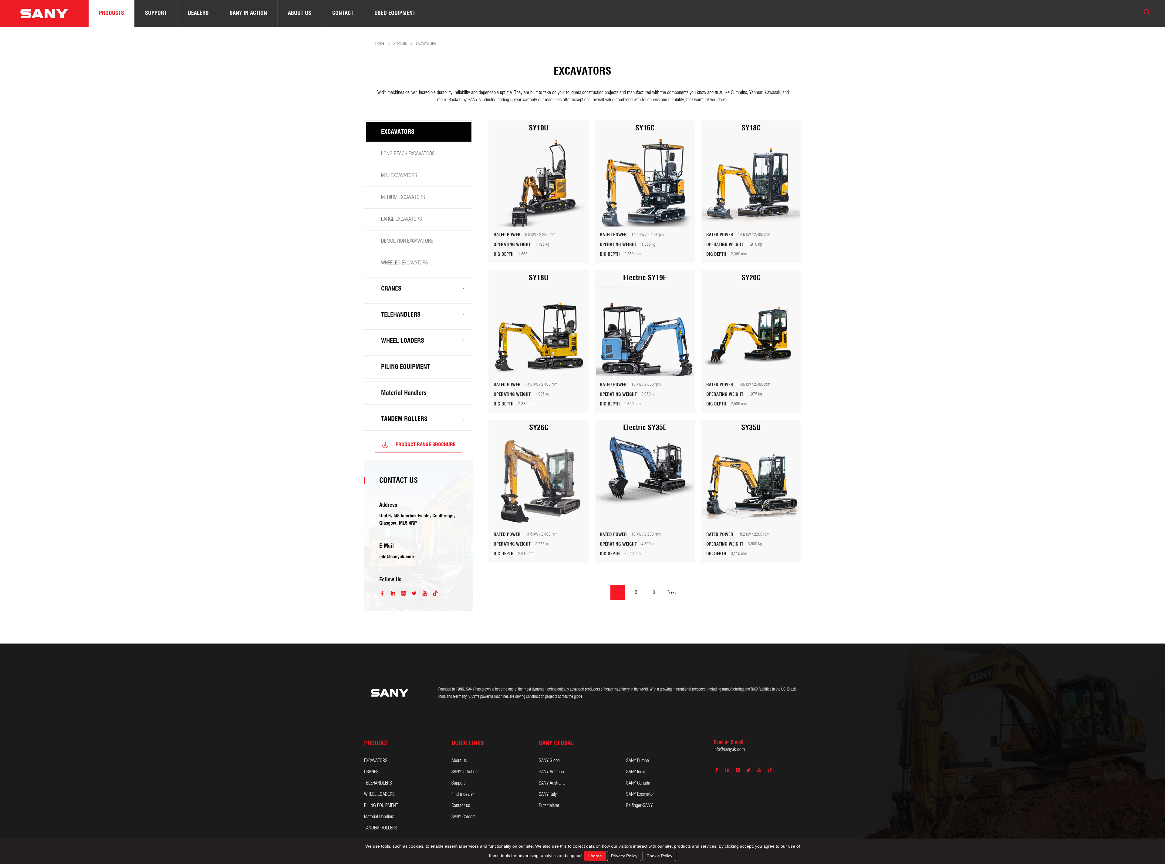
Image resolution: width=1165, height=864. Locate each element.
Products (400, 44)
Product (376, 743)
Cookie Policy (659, 855)
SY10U (539, 128)
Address (388, 505)
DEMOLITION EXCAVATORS (407, 241)
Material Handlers (404, 393)
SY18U (539, 278)
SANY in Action (464, 772)
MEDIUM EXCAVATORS (403, 197)
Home (379, 44)
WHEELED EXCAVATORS (404, 263)
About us (459, 760)
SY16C (644, 128)
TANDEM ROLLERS (404, 419)
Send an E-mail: (729, 742)
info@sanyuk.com (396, 557)
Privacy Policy (624, 855)
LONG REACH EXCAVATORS (408, 153)
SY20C (751, 278)
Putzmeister (549, 805)
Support (458, 783)
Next (672, 592)
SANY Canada (638, 783)
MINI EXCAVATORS (399, 175)
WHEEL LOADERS (402, 341)
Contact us (460, 805)
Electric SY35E (645, 428)
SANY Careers (463, 817)
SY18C (751, 128)
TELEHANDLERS (400, 315)
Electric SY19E (645, 278)
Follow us (390, 580)
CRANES (391, 289)
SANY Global (550, 760)
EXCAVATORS (397, 132)
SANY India (635, 772)
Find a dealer (462, 794)
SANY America (551, 772)
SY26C (538, 428)
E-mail (386, 546)
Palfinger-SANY (639, 805)
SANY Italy (548, 794)
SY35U (751, 428)
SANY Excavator (640, 794)
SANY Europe (637, 760)
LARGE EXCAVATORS (401, 219)
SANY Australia (552, 783)
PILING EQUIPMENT (405, 367)
